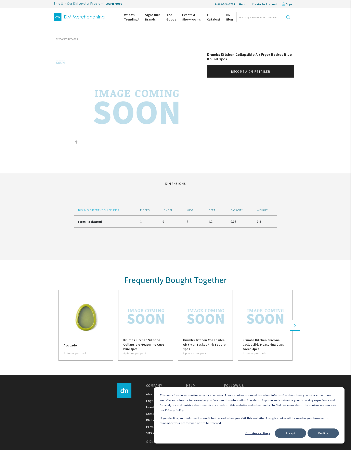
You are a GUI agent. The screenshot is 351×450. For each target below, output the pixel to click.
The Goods (171, 17)
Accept (291, 433)
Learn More (113, 3)
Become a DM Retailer (250, 71)
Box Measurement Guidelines (98, 210)
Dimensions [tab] (175, 184)
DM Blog (229, 17)
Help (242, 4)
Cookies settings (257, 433)
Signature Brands (152, 17)
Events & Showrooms (191, 17)
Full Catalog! (213, 17)
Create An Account (264, 4)
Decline (323, 433)
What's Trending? (131, 17)
